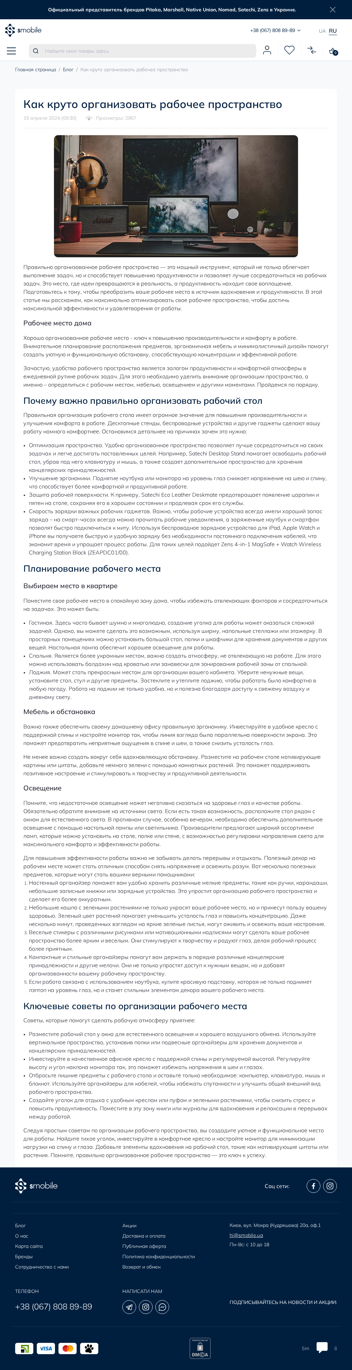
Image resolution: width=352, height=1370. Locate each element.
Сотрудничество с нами (42, 1267)
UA (322, 31)
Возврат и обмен (141, 1267)
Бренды (24, 1256)
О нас (21, 1236)
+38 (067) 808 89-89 (53, 1306)
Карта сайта (29, 1246)
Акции (129, 1225)
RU (333, 30)
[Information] (333, 10)
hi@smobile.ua (246, 1235)
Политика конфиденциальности (158, 1256)
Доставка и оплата (143, 1236)
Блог (68, 69)
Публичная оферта (144, 1246)
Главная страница (35, 69)
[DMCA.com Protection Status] (200, 1348)
